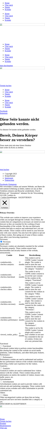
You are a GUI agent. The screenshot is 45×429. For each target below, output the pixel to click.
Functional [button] (4, 344)
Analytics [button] (3, 366)
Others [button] (2, 393)
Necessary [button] (4, 239)
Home (7, 3)
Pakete (7, 7)
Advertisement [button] (5, 379)
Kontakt (8, 9)
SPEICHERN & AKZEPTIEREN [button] (13, 404)
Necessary (7, 242)
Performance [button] (5, 355)
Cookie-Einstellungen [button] (9, 197)
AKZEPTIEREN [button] (25, 197)
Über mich (9, 5)
